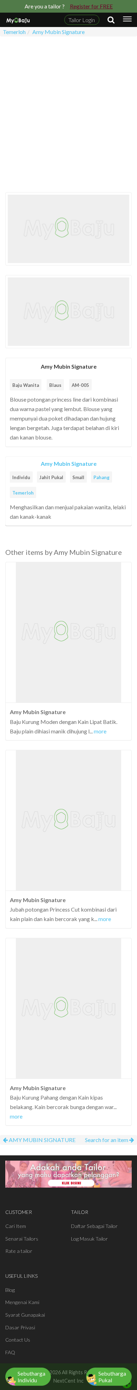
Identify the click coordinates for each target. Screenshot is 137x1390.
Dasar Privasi (20, 1327)
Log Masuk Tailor (89, 1239)
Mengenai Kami (22, 1302)
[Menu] (127, 19)
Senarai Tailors (21, 1239)
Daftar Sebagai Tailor (94, 1226)
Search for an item (107, 1139)
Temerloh (23, 493)
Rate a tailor (18, 1251)
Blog (10, 1290)
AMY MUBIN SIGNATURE (42, 1139)
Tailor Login (81, 19)
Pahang (101, 477)
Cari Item (15, 1226)
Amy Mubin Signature (69, 463)
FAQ (10, 1352)
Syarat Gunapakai (25, 1315)
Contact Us (17, 1340)
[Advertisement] (68, 114)
